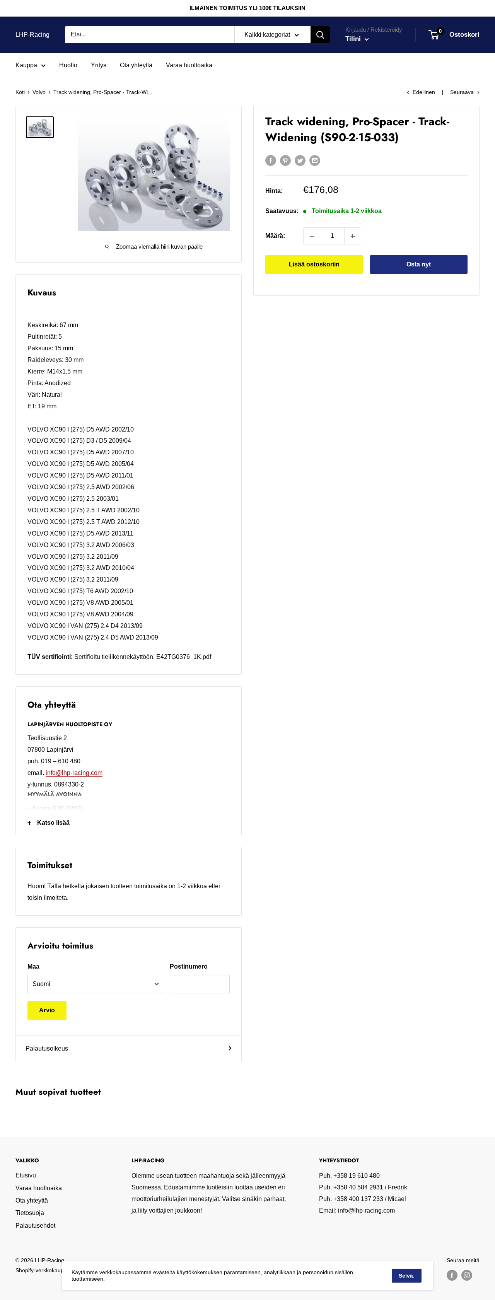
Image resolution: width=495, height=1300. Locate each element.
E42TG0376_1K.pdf (183, 656)
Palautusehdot (35, 1225)
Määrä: (275, 236)
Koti (20, 92)
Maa (33, 966)
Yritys (98, 65)
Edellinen (424, 92)
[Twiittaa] (300, 160)
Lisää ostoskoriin (314, 264)
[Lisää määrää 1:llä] (353, 236)
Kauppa (26, 65)
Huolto (68, 65)
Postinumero (189, 966)
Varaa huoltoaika (189, 65)
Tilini (354, 39)
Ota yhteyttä (136, 65)
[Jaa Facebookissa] (270, 160)
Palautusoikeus (47, 1048)
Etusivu (25, 1175)
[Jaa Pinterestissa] (285, 160)
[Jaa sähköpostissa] (314, 160)
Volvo (39, 92)
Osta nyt (418, 264)
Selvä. (407, 1276)
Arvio (47, 1010)
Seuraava (462, 92)
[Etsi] (320, 34)
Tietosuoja (29, 1213)
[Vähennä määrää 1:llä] (312, 236)
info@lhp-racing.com (74, 772)
